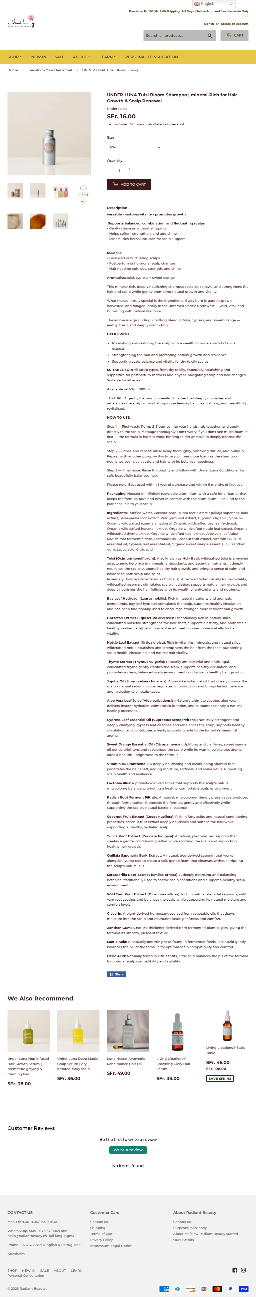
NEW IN (38, 57)
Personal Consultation (151, 57)
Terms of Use (101, 1234)
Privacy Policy (101, 1240)
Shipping (138, 124)
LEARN (107, 57)
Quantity (114, 160)
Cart (238, 35)
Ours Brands (183, 1240)
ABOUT (80, 57)
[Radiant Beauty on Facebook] (235, 1271)
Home (13, 70)
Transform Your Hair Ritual (50, 70)
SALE (59, 57)
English (207, 4)
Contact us (99, 1222)
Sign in (209, 24)
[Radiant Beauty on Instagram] (243, 1271)
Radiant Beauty (33, 1288)
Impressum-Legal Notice (111, 1246)
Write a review (128, 1150)
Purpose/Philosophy (190, 1228)
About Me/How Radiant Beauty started (205, 1234)
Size (110, 137)
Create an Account (234, 24)
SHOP (14, 57)
